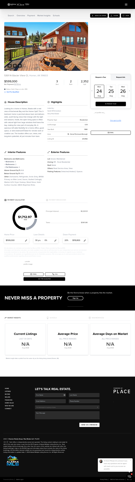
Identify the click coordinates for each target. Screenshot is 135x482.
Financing (8, 400)
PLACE (37, 439)
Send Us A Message (89, 425)
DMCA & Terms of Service (117, 479)
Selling (7, 397)
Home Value (9, 403)
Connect (8, 408)
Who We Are (9, 406)
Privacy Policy (104, 479)
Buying (7, 394)
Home (7, 388)
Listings (8, 391)
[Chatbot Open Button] (129, 476)
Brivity (12, 479)
